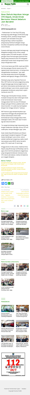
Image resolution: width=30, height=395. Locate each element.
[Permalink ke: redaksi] (2, 25)
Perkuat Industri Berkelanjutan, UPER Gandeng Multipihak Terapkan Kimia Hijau (7, 315)
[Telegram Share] (24, 206)
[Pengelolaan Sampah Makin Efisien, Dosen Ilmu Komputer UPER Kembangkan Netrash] (22, 323)
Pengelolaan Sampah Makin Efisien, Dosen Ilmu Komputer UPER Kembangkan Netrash (22, 330)
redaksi (6, 24)
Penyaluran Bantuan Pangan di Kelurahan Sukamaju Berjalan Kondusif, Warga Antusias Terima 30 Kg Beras (13, 169)
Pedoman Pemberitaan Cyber (12, 388)
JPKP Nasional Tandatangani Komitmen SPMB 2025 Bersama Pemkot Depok (22, 193)
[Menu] (2, 4)
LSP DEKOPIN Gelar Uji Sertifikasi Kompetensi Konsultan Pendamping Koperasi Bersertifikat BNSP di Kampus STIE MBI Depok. (7, 345)
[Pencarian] (28, 4)
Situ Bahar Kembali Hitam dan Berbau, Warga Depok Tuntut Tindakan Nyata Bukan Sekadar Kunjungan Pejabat (7, 253)
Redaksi (24, 388)
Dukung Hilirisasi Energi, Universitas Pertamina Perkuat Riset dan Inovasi (7, 330)
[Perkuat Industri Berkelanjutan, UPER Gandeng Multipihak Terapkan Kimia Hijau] (7, 308)
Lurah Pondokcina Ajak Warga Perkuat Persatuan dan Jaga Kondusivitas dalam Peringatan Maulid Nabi (14, 174)
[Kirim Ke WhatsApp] (27, 206)
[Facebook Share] (15, 206)
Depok (2, 12)
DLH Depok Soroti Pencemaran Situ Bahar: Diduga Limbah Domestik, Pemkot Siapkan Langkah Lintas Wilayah (22, 238)
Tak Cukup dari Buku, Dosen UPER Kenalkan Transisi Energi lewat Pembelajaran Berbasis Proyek (22, 315)
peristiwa (7, 12)
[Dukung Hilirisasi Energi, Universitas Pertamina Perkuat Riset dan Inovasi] (7, 323)
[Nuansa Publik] (10, 4)
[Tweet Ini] (18, 206)
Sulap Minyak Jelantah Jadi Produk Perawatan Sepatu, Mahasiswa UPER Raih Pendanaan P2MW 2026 (22, 345)
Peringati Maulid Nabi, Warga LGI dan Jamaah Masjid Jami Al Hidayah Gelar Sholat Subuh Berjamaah (13, 164)
